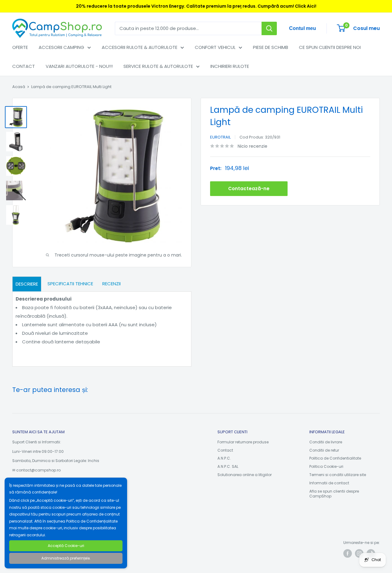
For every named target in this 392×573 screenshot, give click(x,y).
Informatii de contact (329, 483)
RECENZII (111, 283)
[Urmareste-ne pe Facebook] (347, 553)
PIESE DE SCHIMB (270, 47)
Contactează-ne (249, 188)
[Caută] (269, 28)
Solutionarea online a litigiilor (244, 474)
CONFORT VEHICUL (215, 47)
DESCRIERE (27, 284)
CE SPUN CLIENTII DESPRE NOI (330, 47)
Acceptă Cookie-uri (66, 545)
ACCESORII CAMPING (61, 47)
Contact (225, 450)
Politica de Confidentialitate (335, 458)
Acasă (18, 87)
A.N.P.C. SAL (227, 466)
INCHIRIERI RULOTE (229, 66)
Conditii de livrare (325, 442)
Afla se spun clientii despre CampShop (334, 494)
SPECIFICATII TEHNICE (70, 283)
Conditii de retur (324, 450)
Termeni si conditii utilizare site (337, 474)
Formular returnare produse (243, 442)
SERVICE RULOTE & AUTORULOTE (158, 66)
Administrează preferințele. (66, 558)
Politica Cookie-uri (326, 466)
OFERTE (20, 47)
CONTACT (23, 66)
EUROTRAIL (220, 137)
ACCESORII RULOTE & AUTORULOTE (139, 47)
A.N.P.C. (224, 458)
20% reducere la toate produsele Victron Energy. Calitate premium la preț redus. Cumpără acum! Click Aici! (196, 6)
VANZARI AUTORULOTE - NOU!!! (79, 66)
